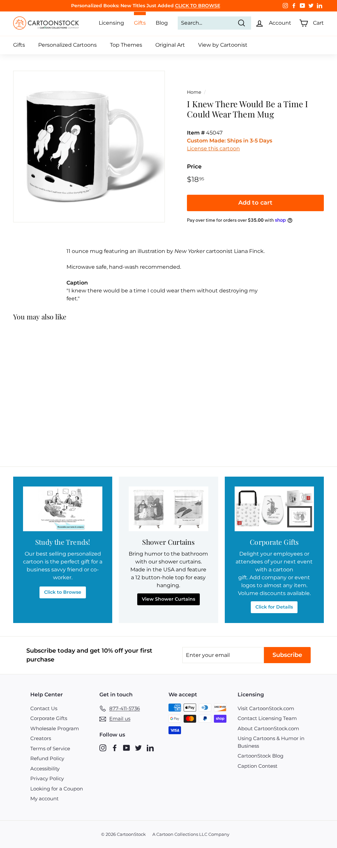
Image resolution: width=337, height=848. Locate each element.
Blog (162, 23)
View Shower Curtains (168, 599)
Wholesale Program (54, 728)
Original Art (170, 45)
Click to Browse (62, 592)
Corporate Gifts (48, 718)
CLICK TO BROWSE (197, 6)
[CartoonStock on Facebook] (114, 747)
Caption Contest (257, 766)
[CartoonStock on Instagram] (102, 747)
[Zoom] (89, 146)
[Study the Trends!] (62, 508)
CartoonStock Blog (260, 756)
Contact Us (43, 708)
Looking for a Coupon (56, 789)
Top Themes (126, 45)
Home (194, 92)
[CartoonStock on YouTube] (126, 747)
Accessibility (45, 768)
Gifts (19, 45)
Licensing (111, 23)
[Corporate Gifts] (274, 508)
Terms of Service (50, 748)
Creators (40, 738)
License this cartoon (213, 148)
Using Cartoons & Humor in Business (271, 742)
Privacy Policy (47, 778)
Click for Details (274, 607)
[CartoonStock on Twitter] (138, 747)
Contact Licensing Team (267, 718)
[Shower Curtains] (168, 508)
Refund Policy (47, 758)
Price (194, 166)
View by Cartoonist (222, 45)
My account (44, 798)
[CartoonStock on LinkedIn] (150, 747)
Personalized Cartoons (67, 45)
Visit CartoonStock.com (266, 708)
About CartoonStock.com (268, 728)
